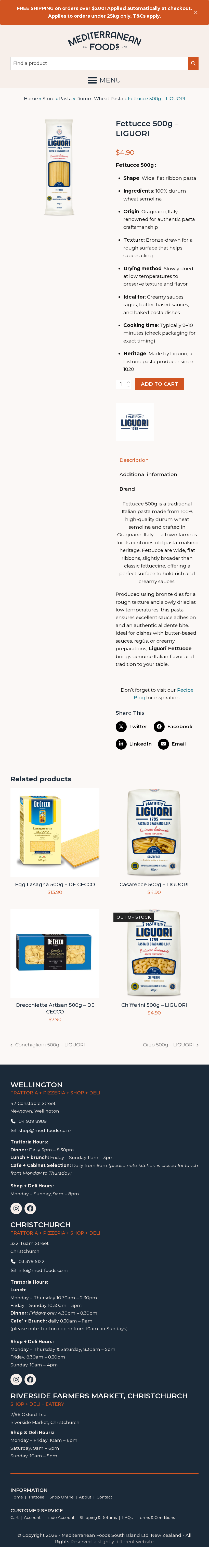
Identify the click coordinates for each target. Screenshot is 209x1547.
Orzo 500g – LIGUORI (168, 1045)
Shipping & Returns (98, 1517)
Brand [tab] (127, 489)
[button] (104, 80)
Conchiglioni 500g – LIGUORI (47, 1045)
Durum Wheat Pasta (99, 98)
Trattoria (36, 1497)
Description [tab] (134, 460)
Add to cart (159, 384)
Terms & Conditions (156, 1517)
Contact (104, 1497)
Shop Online (62, 1497)
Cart (14, 1517)
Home (31, 98)
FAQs (127, 1517)
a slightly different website (124, 1541)
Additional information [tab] (148, 474)
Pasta (65, 98)
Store (49, 98)
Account (32, 1517)
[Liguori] (135, 423)
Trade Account (60, 1517)
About (85, 1497)
